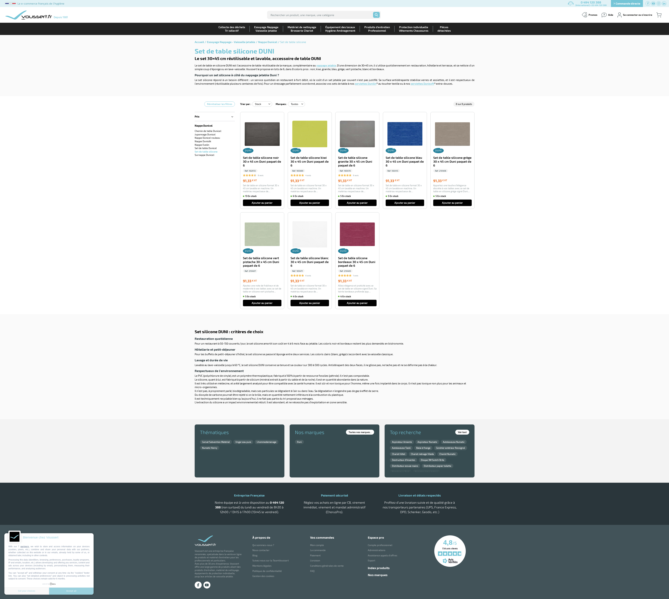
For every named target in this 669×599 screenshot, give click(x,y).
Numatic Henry (209, 447)
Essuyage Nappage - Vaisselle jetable (231, 42)
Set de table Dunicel (206, 148)
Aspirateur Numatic (427, 442)
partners (24, 546)
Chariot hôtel (398, 454)
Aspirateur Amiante (402, 442)
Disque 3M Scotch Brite (432, 460)
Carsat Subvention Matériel (216, 442)
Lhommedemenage (266, 442)
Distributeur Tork (400, 471)
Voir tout (462, 432)
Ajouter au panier (262, 202)
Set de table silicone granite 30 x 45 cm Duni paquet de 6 (355, 161)
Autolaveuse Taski (401, 447)
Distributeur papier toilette (437, 466)
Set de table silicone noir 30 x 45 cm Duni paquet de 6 (262, 161)
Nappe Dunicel (267, 42)
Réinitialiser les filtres (219, 103)
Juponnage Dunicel (205, 134)
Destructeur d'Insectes (403, 460)
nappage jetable (326, 65)
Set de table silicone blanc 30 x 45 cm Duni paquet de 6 (310, 262)
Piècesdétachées (444, 28)
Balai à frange (423, 447)
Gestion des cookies (263, 576)
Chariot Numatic (447, 454)
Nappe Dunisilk (203, 141)
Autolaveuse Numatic (454, 442)
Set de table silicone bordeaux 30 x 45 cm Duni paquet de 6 (356, 262)
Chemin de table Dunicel (208, 130)
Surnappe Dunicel (204, 154)
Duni (299, 442)
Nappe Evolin (202, 144)
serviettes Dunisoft (422, 83)
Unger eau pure (243, 442)
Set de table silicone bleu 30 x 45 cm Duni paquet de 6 (405, 161)
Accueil (199, 42)
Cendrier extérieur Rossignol (450, 447)
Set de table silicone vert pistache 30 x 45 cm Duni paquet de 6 (261, 262)
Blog (254, 555)
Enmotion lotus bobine (426, 471)
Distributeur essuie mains (405, 466)
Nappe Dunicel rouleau (207, 137)
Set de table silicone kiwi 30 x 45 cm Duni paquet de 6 (310, 161)
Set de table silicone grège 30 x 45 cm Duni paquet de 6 (452, 161)
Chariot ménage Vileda (422, 454)
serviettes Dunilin (365, 83)
